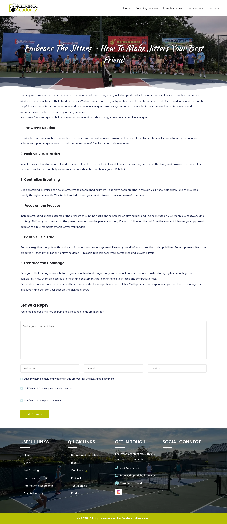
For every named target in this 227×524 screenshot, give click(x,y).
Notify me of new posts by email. (43, 400)
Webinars (77, 470)
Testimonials (195, 8)
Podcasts (76, 478)
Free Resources (172, 8)
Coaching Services (147, 8)
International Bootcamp (38, 485)
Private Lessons (33, 493)
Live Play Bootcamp (36, 478)
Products (213, 8)
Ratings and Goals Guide (86, 455)
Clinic (27, 462)
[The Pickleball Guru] (23, 8)
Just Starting (31, 470)
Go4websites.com (135, 518)
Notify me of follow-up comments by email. (48, 388)
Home (127, 8)
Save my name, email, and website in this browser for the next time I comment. (69, 378)
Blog (74, 462)
